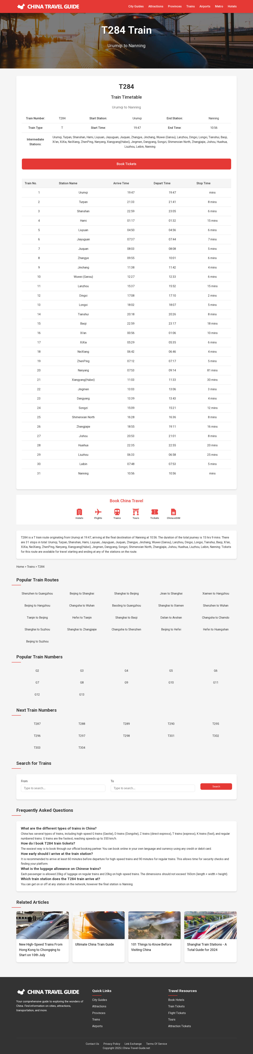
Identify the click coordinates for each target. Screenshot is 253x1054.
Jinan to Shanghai (171, 593)
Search (216, 786)
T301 (171, 736)
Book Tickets (126, 164)
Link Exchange (133, 1043)
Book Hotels (176, 1000)
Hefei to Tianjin (82, 617)
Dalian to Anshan (171, 617)
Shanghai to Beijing (126, 593)
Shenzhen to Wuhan (215, 605)
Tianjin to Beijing (37, 617)
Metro (219, 6)
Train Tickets (176, 1006)
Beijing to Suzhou (37, 641)
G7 (37, 682)
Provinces (175, 6)
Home (20, 566)
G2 (37, 670)
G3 (82, 670)
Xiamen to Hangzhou (215, 593)
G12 (37, 694)
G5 (171, 670)
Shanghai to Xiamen (171, 605)
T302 (215, 736)
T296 (37, 736)
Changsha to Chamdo (215, 617)
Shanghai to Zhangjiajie (82, 629)
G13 (81, 694)
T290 (171, 724)
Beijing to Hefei (171, 629)
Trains (190, 6)
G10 (171, 682)
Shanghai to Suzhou (37, 629)
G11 (215, 682)
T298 (126, 736)
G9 (126, 682)
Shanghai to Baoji (126, 617)
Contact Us (92, 1043)
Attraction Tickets (179, 1026)
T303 (37, 747)
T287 (37, 724)
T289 (126, 724)
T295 (215, 724)
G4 (126, 670)
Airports (204, 6)
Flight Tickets (177, 1013)
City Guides (136, 6)
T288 (82, 724)
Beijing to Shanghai (82, 593)
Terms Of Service (156, 1043)
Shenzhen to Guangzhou (37, 593)
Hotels (232, 6)
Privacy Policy (112, 1043)
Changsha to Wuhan (81, 605)
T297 (82, 736)
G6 (215, 670)
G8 (82, 682)
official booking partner (86, 848)
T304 (82, 747)
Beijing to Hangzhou (37, 605)
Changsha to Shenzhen (126, 629)
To (112, 781)
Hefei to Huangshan (216, 629)
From (24, 781)
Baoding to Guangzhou (126, 605)
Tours (171, 1019)
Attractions (155, 6)
